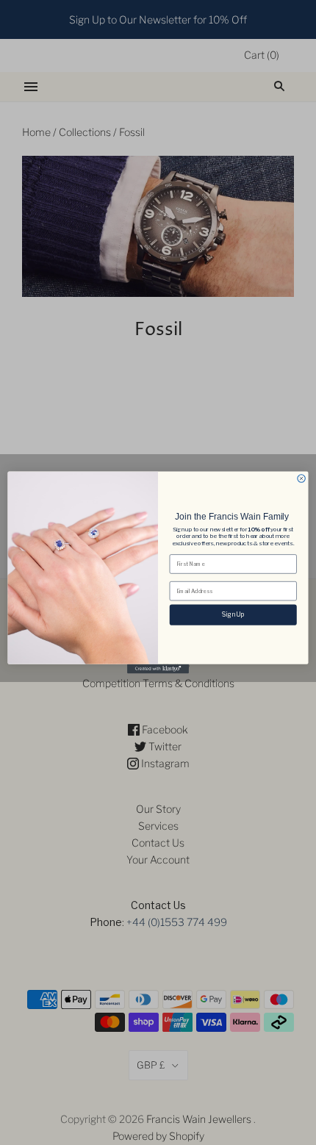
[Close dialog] (301, 478)
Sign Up (233, 614)
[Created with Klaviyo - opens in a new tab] (158, 669)
